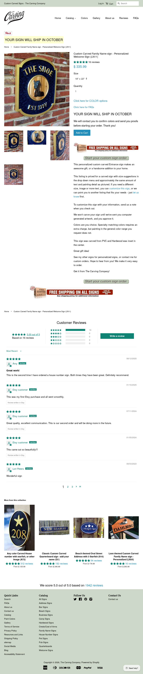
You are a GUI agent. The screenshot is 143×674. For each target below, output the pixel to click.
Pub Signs (43, 642)
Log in (101, 3)
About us (109, 18)
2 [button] (67, 486)
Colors (84, 18)
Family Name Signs (47, 630)
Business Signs (46, 614)
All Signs (43, 599)
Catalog (70, 18)
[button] (81, 62)
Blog (6, 650)
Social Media (10, 646)
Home (58, 18)
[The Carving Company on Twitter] (75, 599)
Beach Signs (44, 610)
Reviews (123, 18)
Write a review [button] (117, 336)
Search (7, 599)
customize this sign (119, 188)
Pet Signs (43, 638)
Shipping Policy (11, 638)
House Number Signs (48, 634)
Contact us (9, 610)
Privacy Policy (10, 630)
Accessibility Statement (14, 654)
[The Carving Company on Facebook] (80, 599)
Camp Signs (44, 618)
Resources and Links (13, 634)
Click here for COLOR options (90, 100)
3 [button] (72, 486)
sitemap (7, 642)
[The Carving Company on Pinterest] (85, 599)
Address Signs (45, 602)
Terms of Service (11, 626)
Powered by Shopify (90, 662)
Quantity (78, 86)
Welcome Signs (46, 650)
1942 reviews (94, 585)
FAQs (136, 18)
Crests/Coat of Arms (48, 626)
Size (76, 73)
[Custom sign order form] (106, 158)
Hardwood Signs (46, 622)
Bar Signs (43, 607)
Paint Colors (9, 618)
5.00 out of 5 (33, 334)
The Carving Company (70, 662)
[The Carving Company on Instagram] (90, 599)
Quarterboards (45, 646)
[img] (13, 359)
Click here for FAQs (84, 107)
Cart (111, 3)
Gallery (96, 18)
